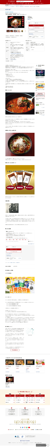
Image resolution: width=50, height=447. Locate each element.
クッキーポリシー (32, 442)
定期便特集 (31, 402)
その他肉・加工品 (12, 262)
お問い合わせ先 (31, 34)
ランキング (17, 3)
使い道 (29, 3)
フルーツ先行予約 (18, 402)
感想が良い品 (7, 402)
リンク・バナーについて (19, 442)
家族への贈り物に (38, 402)
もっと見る (43, 107)
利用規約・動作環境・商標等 (38, 442)
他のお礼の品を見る (13, 59)
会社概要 (9, 442)
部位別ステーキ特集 (27, 402)
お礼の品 (8, 3)
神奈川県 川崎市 (8, 387)
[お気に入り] (48, 445)
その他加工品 (17, 262)
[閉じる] (45, 444)
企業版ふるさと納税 (39, 429)
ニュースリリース (13, 442)
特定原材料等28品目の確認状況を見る (16, 53)
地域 (13, 3)
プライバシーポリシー (26, 442)
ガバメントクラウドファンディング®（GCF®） (22, 429)
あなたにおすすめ (22, 3)
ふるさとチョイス (11, 429)
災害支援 (33, 429)
